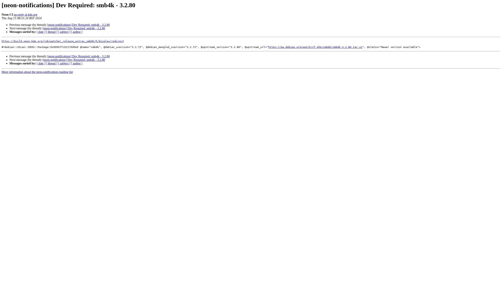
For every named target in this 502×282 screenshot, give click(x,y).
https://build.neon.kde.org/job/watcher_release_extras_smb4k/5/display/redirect (63, 41)
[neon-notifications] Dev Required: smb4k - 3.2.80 (78, 24)
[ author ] (76, 31)
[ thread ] (51, 31)
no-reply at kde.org (25, 14)
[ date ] (41, 31)
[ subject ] (64, 31)
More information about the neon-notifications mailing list (37, 72)
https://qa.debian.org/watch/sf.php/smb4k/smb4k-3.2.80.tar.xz (315, 47)
